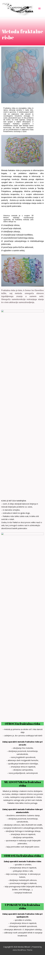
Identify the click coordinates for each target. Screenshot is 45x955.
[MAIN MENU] (39, 8)
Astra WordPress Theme (22, 950)
